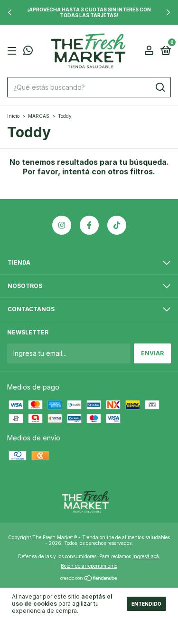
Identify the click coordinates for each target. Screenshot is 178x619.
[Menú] (13, 51)
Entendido (146, 604)
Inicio (13, 116)
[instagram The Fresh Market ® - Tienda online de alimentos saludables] (61, 225)
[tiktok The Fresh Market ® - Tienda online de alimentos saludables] (116, 225)
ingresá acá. (146, 556)
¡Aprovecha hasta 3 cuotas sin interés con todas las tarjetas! (89, 12)
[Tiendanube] (89, 579)
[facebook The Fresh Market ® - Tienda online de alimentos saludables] (89, 225)
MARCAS (38, 116)
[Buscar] (160, 87)
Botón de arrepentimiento (89, 566)
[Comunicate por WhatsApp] (28, 51)
